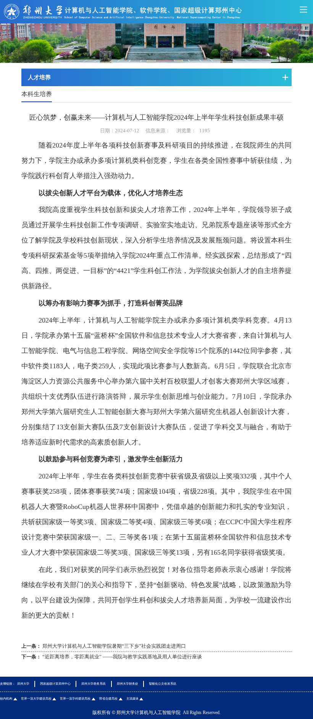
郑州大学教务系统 (93, 683)
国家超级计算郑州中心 (55, 683)
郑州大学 (23, 683)
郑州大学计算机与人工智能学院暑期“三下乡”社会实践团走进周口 (114, 646)
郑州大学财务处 (127, 683)
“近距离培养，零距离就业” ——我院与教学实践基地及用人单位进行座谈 (122, 657)
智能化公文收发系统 (162, 683)
